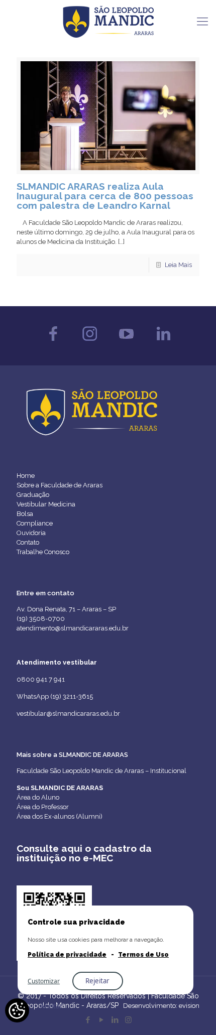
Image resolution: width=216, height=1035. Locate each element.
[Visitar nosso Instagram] (89, 343)
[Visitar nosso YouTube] (126, 343)
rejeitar (97, 980)
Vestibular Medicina (46, 504)
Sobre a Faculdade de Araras (59, 485)
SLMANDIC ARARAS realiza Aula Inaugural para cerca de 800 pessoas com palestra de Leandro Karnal (105, 196)
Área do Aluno (38, 797)
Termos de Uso (143, 954)
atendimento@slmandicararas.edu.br (73, 628)
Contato (28, 542)
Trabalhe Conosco (43, 552)
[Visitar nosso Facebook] (53, 343)
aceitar (51, 1005)
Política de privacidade (67, 954)
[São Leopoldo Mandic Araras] (108, 21)
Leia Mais (178, 265)
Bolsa (25, 514)
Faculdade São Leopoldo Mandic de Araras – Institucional (101, 770)
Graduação (33, 494)
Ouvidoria (31, 533)
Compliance (35, 523)
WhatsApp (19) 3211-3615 (55, 696)
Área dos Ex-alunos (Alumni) (59, 816)
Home (26, 475)
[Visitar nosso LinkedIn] (163, 343)
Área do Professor (43, 807)
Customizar (44, 981)
